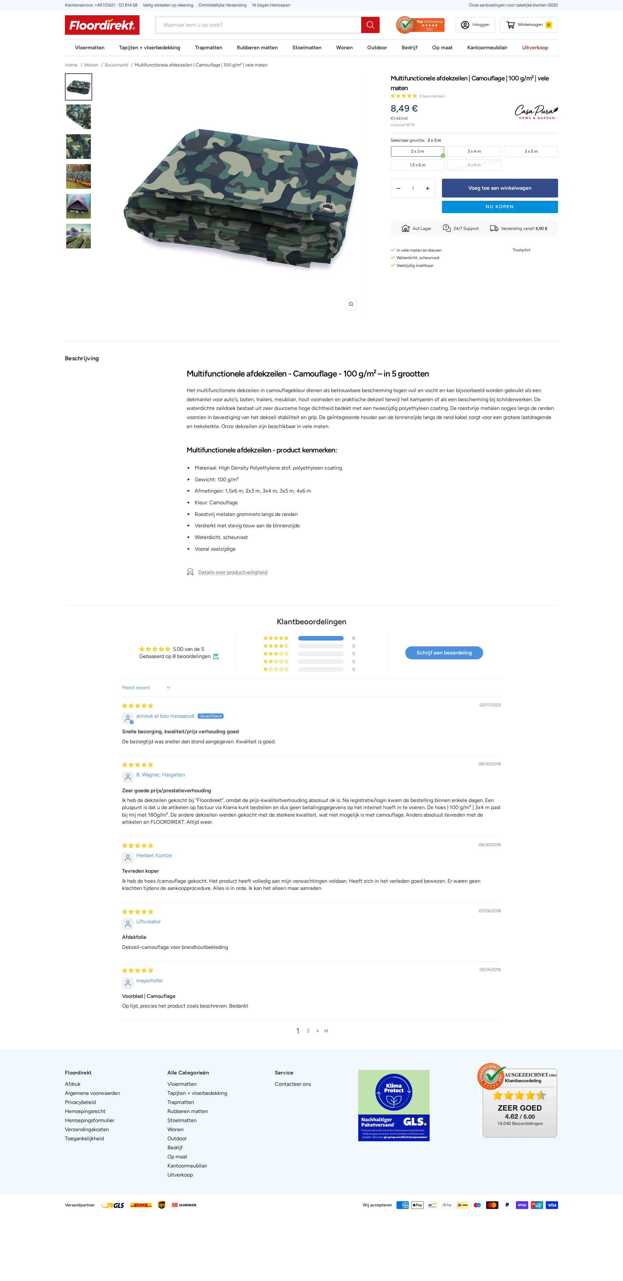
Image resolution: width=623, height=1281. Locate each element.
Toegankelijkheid (84, 1138)
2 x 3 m (417, 151)
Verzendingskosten (87, 1129)
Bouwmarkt (116, 65)
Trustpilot (522, 249)
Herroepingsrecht (85, 1111)
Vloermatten (89, 47)
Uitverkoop (535, 47)
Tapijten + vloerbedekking (149, 47)
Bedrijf (410, 47)
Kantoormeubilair (487, 47)
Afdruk (72, 1084)
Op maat (442, 47)
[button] (404, 95)
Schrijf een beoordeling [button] (444, 653)
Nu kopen (500, 207)
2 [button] (308, 1031)
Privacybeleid (80, 1102)
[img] (137, 706)
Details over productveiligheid (232, 572)
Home (72, 65)
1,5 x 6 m (417, 164)
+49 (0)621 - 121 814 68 (116, 5)
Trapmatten (208, 47)
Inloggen (480, 24)
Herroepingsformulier (89, 1120)
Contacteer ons (293, 1084)
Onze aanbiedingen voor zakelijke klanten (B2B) (513, 5)
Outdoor (377, 47)
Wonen (344, 47)
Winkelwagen (534, 24)
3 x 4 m (474, 151)
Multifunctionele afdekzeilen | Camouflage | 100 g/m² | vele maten (201, 65)
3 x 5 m (531, 151)
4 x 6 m (474, 164)
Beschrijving (82, 358)
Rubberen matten (257, 47)
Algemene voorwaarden (92, 1093)
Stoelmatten (307, 47)
